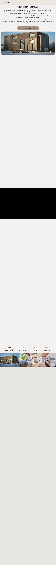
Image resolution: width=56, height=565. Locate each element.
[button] (52, 2)
